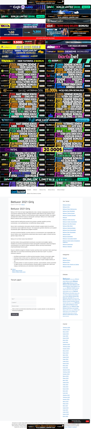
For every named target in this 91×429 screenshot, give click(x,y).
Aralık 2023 (66, 361)
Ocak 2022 (65, 384)
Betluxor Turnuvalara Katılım (70, 238)
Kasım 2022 (66, 363)
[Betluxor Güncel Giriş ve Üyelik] (18, 191)
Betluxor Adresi (66, 204)
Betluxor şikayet (74, 314)
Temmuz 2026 (66, 327)
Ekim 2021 (65, 391)
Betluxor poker (69, 306)
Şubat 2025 (66, 333)
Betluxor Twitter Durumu (69, 219)
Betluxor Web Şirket (68, 226)
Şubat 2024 (66, 357)
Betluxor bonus (73, 283)
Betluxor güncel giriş (74, 296)
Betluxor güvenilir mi (68, 298)
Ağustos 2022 (66, 369)
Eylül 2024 (65, 342)
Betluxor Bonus (51, 189)
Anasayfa (29, 189)
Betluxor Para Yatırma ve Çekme (34, 193)
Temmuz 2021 (66, 397)
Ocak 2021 (65, 410)
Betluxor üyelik (66, 314)
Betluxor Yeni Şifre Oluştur (69, 224)
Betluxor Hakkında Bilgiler (69, 228)
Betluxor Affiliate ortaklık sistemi (19, 271)
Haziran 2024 (66, 348)
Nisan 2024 (66, 353)
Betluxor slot (66, 308)
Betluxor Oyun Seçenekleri (69, 230)
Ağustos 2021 (66, 395)
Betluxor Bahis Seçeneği (17, 270)
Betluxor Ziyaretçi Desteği (69, 215)
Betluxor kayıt (65, 299)
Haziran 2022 (66, 374)
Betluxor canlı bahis (67, 284)
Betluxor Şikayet (61, 189)
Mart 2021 (65, 405)
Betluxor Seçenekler (68, 236)
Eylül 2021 (65, 393)
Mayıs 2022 (66, 376)
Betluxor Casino (71, 288)
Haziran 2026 (66, 329)
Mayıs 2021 (65, 401)
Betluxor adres (72, 279)
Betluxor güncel (72, 294)
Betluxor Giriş (43, 189)
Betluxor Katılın (66, 234)
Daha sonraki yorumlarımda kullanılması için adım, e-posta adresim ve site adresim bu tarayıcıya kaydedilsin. (33, 309)
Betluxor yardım (71, 309)
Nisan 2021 (65, 403)
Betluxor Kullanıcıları (68, 244)
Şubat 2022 (66, 382)
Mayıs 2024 (66, 350)
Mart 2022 (65, 380)
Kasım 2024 (66, 338)
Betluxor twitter (66, 309)
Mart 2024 (65, 355)
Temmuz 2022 (66, 372)
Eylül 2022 (65, 367)
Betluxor (35, 189)
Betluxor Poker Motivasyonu (70, 209)
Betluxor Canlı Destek (71, 286)
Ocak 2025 (65, 336)
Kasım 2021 (66, 388)
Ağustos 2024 (66, 344)
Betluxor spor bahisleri (73, 308)
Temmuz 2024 (66, 346)
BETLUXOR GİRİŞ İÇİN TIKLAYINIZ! (45, 38)
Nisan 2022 (66, 378)
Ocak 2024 (65, 359)
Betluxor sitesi (75, 306)
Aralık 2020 (66, 412)
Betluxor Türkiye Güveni (69, 213)
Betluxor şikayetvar (66, 316)
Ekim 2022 (65, 365)
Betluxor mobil (77, 299)
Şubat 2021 (66, 407)
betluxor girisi (71, 291)
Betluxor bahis (69, 281)
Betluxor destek (71, 289)
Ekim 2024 (65, 340)
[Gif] (45, 90)
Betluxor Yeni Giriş (69, 311)
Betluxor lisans (71, 299)
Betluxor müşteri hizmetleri (69, 301)
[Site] (22, 65)
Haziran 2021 (66, 399)
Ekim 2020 (65, 416)
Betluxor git (66, 294)
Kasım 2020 (66, 414)
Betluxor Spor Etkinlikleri (69, 211)
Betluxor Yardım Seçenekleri (70, 221)
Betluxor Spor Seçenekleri (69, 232)
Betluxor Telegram (67, 246)
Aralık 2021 (65, 386)
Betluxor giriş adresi (69, 293)
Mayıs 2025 (66, 331)
